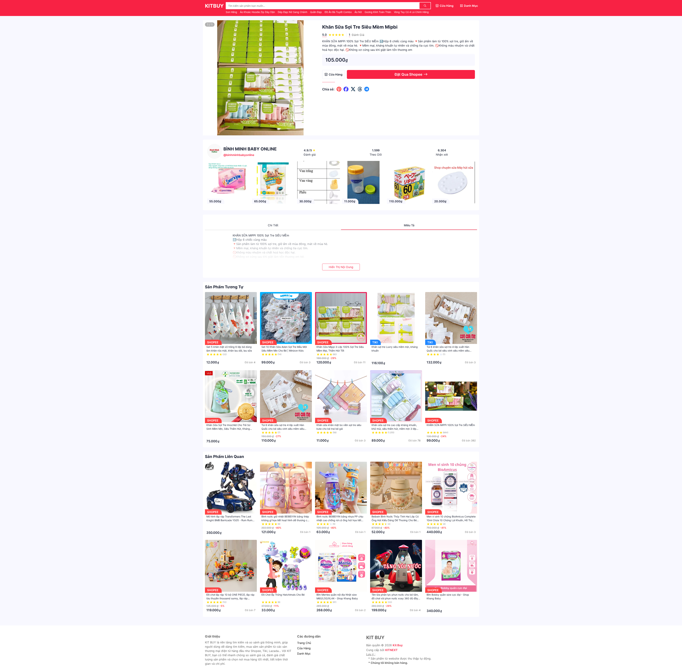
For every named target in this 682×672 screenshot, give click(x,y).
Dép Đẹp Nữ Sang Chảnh (293, 12)
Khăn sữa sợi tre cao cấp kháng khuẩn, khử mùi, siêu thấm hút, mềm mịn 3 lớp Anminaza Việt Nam (394, 428)
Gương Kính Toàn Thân (378, 12)
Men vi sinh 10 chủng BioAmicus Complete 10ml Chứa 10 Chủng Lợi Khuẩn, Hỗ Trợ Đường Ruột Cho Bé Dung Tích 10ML (451, 520)
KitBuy (214, 6)
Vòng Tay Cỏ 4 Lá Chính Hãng (411, 12)
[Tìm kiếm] (425, 5)
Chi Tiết (273, 225)
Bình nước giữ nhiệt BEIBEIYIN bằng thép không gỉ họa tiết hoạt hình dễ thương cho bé (285, 520)
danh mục (304, 653)
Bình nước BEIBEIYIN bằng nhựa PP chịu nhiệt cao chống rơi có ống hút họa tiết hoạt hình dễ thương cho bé (339, 520)
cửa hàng (304, 648)
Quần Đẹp (316, 12)
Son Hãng (232, 12)
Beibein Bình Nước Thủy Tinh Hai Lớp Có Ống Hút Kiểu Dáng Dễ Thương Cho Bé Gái (395, 520)
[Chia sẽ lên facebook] (345, 89)
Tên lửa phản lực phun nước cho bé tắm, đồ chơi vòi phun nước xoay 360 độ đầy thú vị (395, 598)
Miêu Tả (409, 225)
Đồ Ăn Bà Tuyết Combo (338, 12)
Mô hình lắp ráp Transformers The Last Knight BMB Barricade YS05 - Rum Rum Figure (229, 520)
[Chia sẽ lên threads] (360, 89)
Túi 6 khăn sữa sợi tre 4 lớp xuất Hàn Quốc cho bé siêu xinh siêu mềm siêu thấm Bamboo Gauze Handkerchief (448, 350)
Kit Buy (398, 645)
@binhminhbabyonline (238, 155)
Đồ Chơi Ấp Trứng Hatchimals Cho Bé (283, 594)
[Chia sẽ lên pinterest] (339, 89)
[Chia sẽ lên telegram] (366, 89)
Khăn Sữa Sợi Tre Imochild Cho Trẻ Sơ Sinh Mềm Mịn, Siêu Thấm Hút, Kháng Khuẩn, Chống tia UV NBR (228, 428)
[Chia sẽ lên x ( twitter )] (353, 89)
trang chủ (304, 643)
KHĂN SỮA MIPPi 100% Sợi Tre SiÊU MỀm (451, 425)
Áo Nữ (358, 12)
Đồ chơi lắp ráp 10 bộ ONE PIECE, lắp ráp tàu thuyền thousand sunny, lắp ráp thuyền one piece (230, 598)
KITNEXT (391, 650)
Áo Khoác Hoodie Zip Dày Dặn (258, 12)
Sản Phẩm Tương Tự (224, 287)
